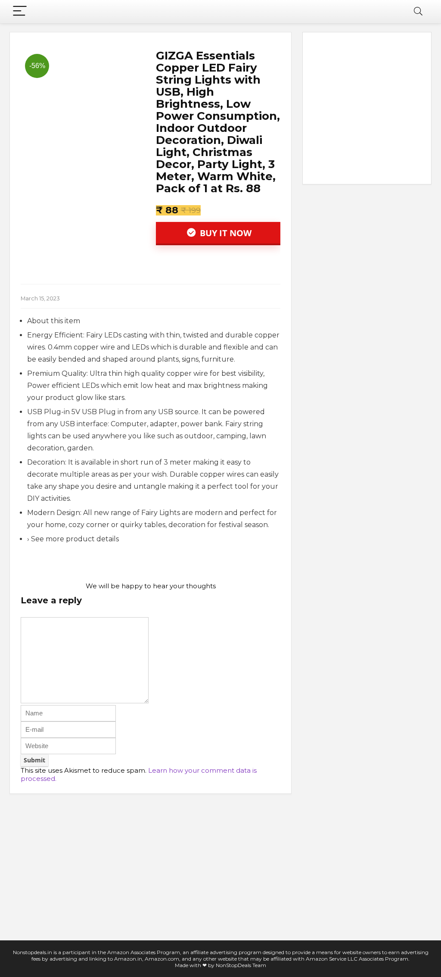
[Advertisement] (367, 110)
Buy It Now (225, 233)
